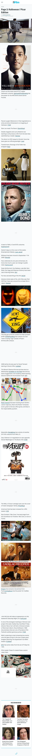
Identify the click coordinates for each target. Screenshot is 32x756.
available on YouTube (15, 371)
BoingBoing (11, 432)
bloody (7, 257)
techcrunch (9, 265)
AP (26, 375)
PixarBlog (12, 336)
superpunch (5, 247)
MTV (2, 645)
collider (18, 366)
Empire (3, 589)
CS (7, 511)
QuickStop (21, 128)
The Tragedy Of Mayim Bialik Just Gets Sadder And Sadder (7, 721)
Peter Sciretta (6, 14)
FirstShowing (24, 93)
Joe (22, 141)
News (2, 6)
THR (9, 125)
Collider (9, 641)
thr (16, 272)
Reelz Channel (5, 403)
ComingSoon (8, 591)
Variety (17, 136)
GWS (7, 336)
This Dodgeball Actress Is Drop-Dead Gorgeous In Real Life (23, 743)
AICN (23, 276)
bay (9, 147)
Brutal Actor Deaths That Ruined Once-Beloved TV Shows (7, 743)
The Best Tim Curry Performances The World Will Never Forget (22, 721)
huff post (23, 618)
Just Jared (18, 252)
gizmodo (16, 93)
